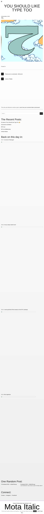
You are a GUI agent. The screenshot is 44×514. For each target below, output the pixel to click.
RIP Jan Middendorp (6, 129)
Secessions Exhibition (6, 124)
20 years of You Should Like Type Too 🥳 (10, 122)
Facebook (14, 495)
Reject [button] (39, 511)
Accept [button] (35, 511)
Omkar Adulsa (4, 131)
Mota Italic (22, 506)
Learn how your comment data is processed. (29, 107)
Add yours (20, 74)
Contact (3, 495)
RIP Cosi (3, 126)
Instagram (8, 495)
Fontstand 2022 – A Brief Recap (27, 484)
